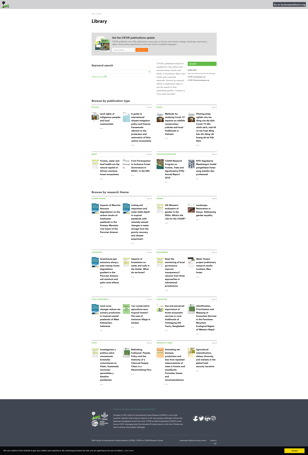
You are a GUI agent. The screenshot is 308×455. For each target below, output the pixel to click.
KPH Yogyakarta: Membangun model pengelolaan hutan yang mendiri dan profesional (206, 167)
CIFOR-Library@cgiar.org (196, 77)
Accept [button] (294, 451)
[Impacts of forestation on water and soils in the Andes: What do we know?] (126, 262)
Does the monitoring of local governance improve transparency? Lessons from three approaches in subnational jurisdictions (175, 272)
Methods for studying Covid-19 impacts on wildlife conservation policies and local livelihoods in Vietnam (175, 123)
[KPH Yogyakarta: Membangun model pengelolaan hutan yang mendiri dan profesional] (191, 164)
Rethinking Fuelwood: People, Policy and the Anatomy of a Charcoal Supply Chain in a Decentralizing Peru (141, 359)
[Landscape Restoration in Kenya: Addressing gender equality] (191, 208)
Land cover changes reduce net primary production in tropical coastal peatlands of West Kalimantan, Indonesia (110, 316)
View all (149, 107)
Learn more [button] (129, 451)
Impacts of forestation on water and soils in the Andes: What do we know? (140, 265)
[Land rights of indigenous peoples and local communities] (95, 117)
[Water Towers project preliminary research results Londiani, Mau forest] (191, 262)
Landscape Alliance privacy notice (193, 440)
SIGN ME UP (142, 50)
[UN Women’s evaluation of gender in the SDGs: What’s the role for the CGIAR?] (160, 208)
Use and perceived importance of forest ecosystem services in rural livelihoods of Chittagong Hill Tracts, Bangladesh (175, 316)
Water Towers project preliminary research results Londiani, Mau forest (206, 265)
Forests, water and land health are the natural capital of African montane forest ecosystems (109, 167)
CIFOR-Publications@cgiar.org (198, 80)
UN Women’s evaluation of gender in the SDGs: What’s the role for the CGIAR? (175, 211)
